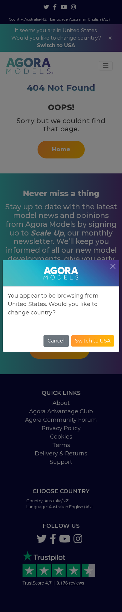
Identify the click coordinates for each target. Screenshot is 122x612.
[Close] (113, 266)
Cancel (56, 341)
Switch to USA (92, 341)
